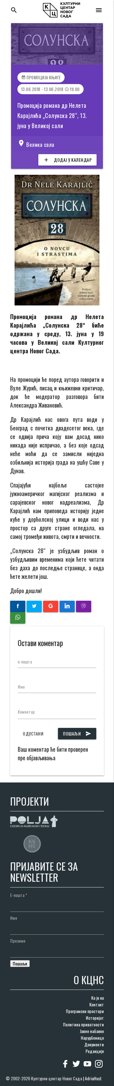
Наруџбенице (92, 1037)
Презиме (17, 940)
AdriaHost (93, 1078)
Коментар (26, 711)
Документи (94, 1044)
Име (21, 686)
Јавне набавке (92, 1031)
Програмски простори (85, 1011)
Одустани (33, 733)
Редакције (95, 1051)
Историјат (95, 1017)
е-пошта (25, 661)
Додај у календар (67, 159)
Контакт (96, 1004)
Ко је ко (97, 997)
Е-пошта (18, 895)
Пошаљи (77, 733)
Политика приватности (83, 1024)
